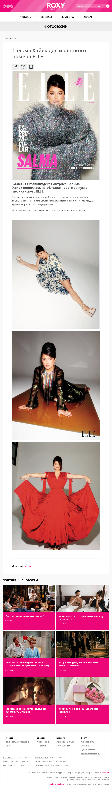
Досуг (88, 17)
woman (28, 566)
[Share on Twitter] (23, 67)
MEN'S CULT (15, 761)
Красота (68, 17)
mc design (104, 772)
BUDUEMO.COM (51, 765)
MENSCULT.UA (50, 757)
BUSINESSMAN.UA (50, 761)
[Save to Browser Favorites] (31, 67)
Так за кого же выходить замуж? (24, 616)
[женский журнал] (56, 6)
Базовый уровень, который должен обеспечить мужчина (25, 710)
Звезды (46, 17)
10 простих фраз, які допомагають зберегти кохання (78, 664)
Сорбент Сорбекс (56, 784)
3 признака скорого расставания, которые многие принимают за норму (27, 664)
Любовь (25, 17)
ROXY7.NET (16, 757)
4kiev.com (13, 765)
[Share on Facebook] (15, 67)
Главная (6, 38)
